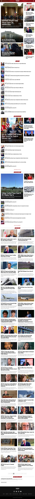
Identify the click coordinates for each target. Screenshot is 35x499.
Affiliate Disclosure (15, 493)
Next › (22, 473)
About (4, 493)
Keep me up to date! (3, 482)
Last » (25, 473)
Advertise (7, 493)
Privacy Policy (30, 493)
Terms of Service (25, 493)
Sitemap (10, 493)
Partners (20, 493)
